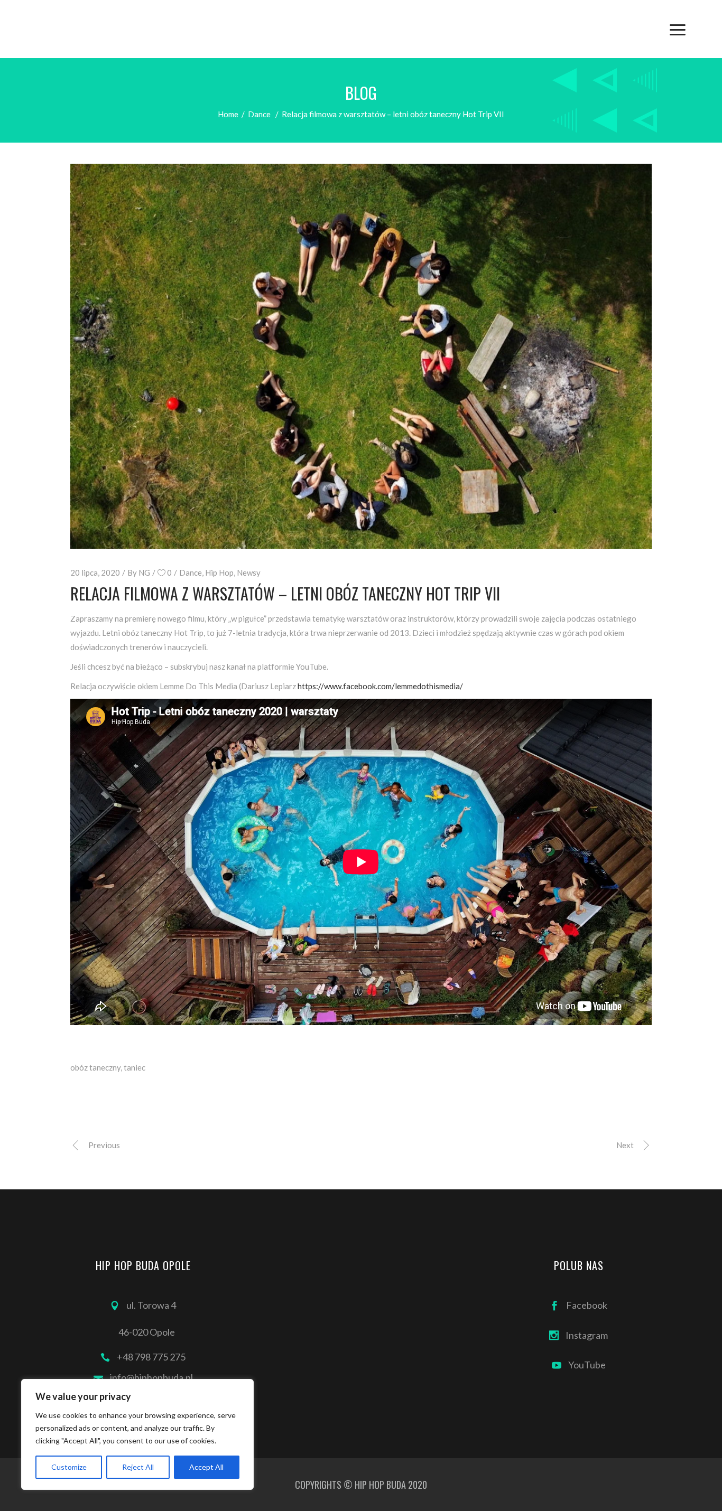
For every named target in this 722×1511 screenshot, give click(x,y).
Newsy (249, 572)
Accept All (206, 1466)
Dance (259, 114)
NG (144, 572)
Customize (69, 1466)
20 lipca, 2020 (95, 572)
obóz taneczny (95, 1067)
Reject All (138, 1466)
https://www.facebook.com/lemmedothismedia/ (380, 686)
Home (228, 114)
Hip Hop (219, 572)
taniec (134, 1067)
